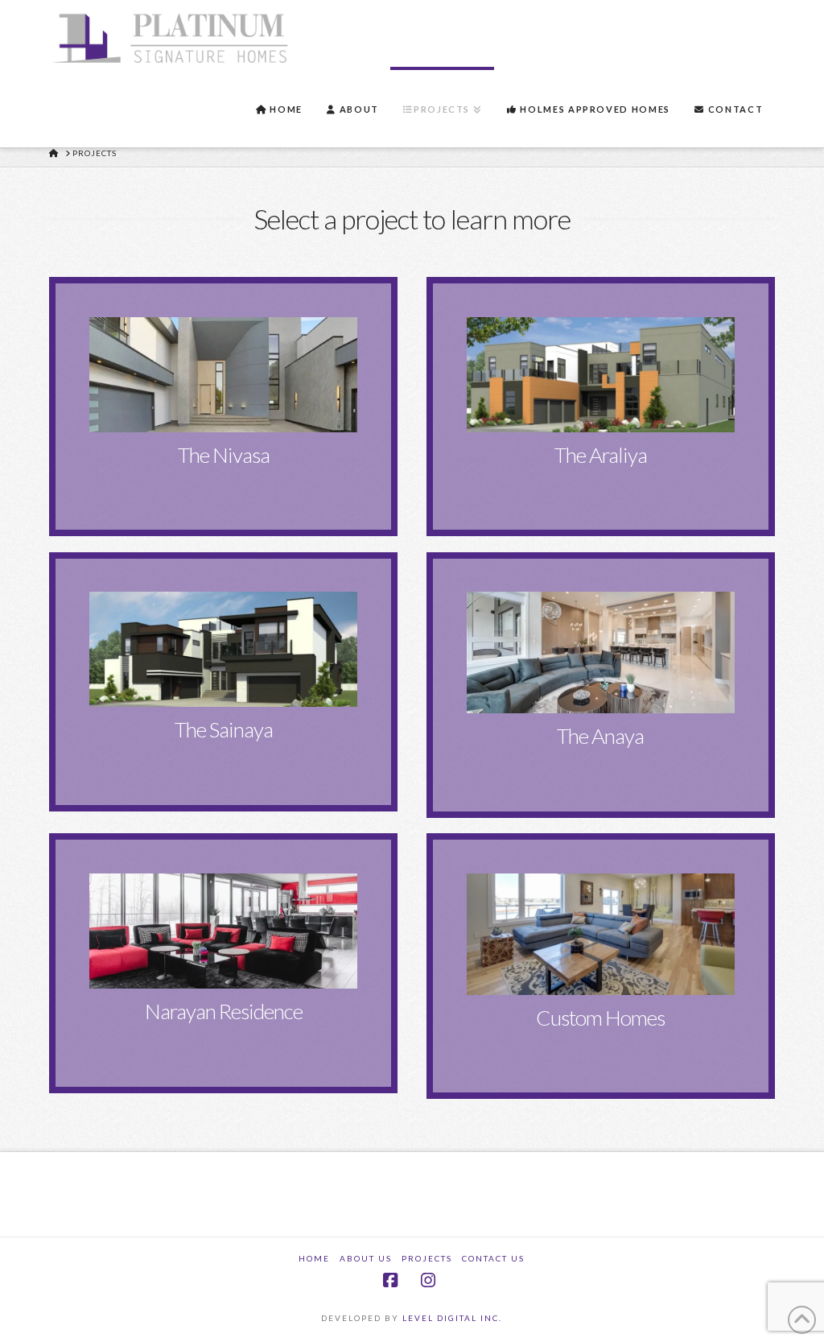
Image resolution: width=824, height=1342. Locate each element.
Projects (427, 1258)
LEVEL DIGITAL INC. (452, 1318)
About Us (366, 1258)
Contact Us (493, 1258)
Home (314, 1258)
